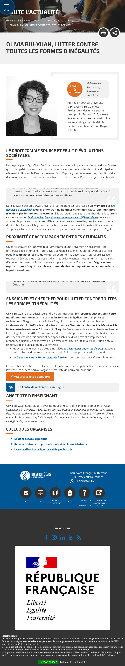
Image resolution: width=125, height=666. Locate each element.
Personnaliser (48, 662)
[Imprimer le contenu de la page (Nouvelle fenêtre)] (103, 32)
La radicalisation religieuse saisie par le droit (43, 449)
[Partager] (114, 32)
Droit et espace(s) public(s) (31, 439)
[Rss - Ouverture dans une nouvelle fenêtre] (78, 539)
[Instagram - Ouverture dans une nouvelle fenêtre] (54, 539)
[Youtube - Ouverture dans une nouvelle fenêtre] (70, 539)
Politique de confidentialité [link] (73, 662)
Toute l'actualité (58, 20)
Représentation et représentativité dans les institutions (50, 444)
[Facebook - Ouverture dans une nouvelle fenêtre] (46, 539)
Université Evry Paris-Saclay (23, 20)
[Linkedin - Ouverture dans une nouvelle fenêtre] (62, 539)
